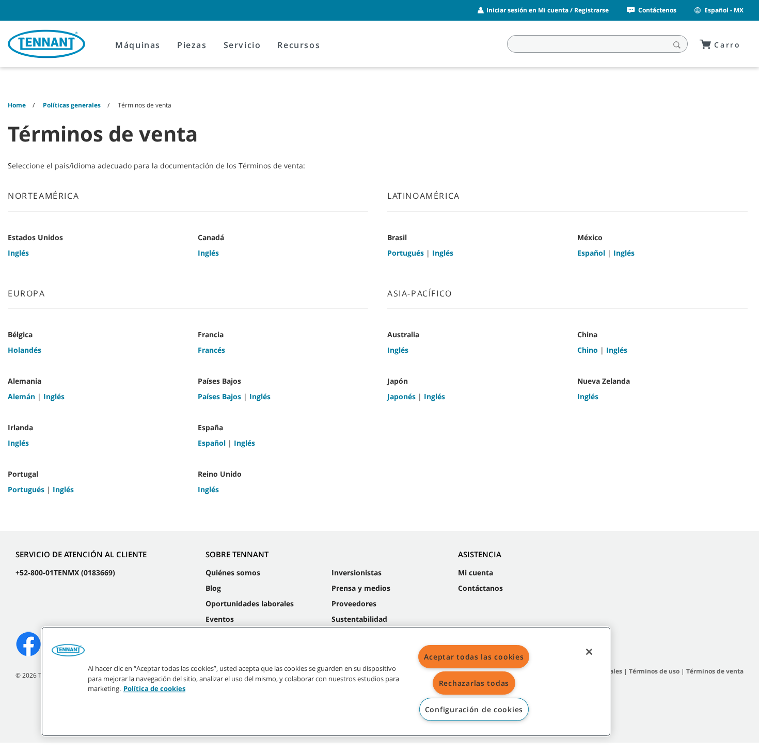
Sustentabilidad (359, 619)
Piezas (192, 45)
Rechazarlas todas (474, 683)
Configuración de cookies (474, 709)
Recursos (298, 45)
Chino (587, 350)
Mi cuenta (475, 572)
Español (591, 253)
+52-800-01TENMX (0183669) (65, 572)
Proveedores (353, 603)
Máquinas (138, 45)
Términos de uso (654, 671)
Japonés (401, 396)
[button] (68, 653)
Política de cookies (154, 688)
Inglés (18, 253)
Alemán (21, 396)
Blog (213, 588)
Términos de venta (715, 671)
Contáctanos (480, 588)
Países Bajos (219, 396)
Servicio (242, 45)
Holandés (24, 350)
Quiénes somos (232, 572)
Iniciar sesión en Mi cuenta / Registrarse (547, 10)
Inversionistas (356, 572)
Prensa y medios (360, 588)
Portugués (405, 253)
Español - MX (724, 10)
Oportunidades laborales (249, 603)
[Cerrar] (589, 651)
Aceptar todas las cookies (474, 657)
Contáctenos (657, 10)
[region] (326, 681)
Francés (211, 350)
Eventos (219, 619)
